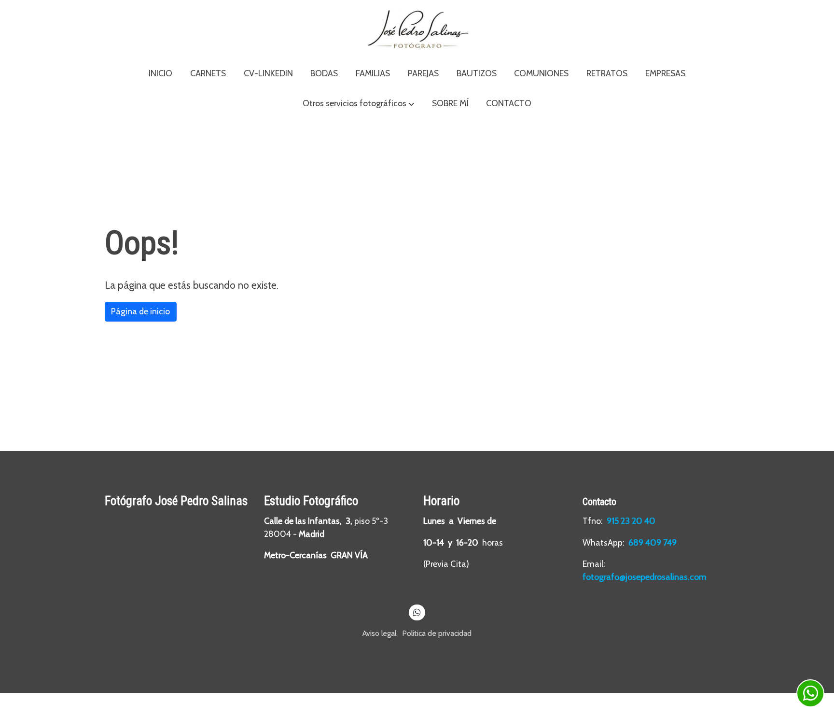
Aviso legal (379, 633)
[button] (358, 104)
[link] (417, 29)
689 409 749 (652, 542)
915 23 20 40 (632, 521)
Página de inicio (140, 311)
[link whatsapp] (417, 611)
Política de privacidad (437, 633)
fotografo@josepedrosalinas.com (645, 577)
